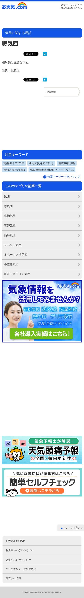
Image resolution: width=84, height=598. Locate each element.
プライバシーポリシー (18, 559)
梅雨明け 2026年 (14, 163)
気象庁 (15, 70)
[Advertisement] (42, 123)
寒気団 (8, 206)
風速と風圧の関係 (14, 169)
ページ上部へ (73, 528)
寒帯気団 (10, 225)
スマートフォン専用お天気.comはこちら (71, 6)
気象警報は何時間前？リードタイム (52, 169)
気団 (7, 196)
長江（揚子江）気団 (17, 274)
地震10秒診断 (66, 163)
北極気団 (10, 215)
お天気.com (14, 6)
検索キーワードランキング (63, 176)
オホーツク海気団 (15, 254)
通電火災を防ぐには (41, 163)
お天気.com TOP (15, 540)
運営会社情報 (13, 578)
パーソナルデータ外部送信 (21, 568)
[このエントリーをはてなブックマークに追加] (45, 54)
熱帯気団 (10, 235)
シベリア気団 (12, 245)
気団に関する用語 (18, 33)
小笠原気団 (11, 264)
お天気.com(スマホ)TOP (19, 550)
